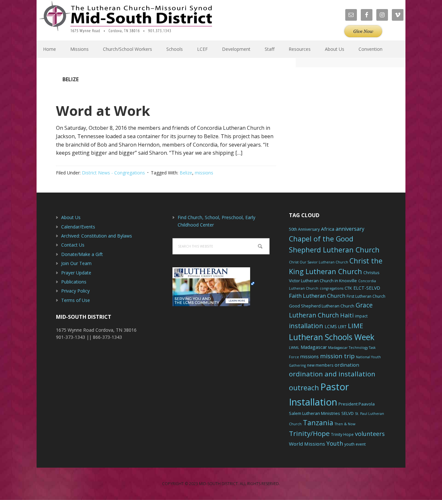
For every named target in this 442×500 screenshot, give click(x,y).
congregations (331, 288)
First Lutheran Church (366, 296)
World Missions (307, 443)
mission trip (337, 356)
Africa (327, 229)
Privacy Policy (75, 291)
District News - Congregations (113, 173)
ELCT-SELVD (366, 288)
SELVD (347, 413)
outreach (304, 387)
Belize (186, 173)
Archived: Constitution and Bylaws (96, 236)
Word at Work (103, 110)
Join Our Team (76, 263)
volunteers (370, 434)
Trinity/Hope (309, 433)
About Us (71, 217)
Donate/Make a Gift (82, 254)
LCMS (331, 326)
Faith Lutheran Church (317, 295)
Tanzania (318, 422)
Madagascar (314, 347)
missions (204, 173)
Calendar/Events (78, 227)
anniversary (350, 228)
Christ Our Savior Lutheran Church (318, 262)
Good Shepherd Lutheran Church (321, 306)
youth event (355, 444)
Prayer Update (76, 273)
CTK (348, 288)
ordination (347, 364)
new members (320, 365)
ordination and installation (332, 373)
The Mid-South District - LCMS (126, 20)
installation (306, 325)
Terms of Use (75, 300)
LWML (294, 347)
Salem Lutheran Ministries (314, 413)
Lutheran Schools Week (331, 336)
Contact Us (72, 245)
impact (361, 316)
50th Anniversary (304, 229)
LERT (342, 326)
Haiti (347, 315)
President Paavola (356, 404)
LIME (355, 325)
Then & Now (345, 424)
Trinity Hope (342, 434)
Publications (73, 282)
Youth (334, 443)
